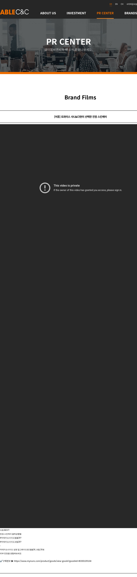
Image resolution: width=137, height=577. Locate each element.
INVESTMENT (76, 13)
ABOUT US (48, 13)
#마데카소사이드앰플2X (10, 538)
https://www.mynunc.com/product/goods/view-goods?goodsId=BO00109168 (52, 560)
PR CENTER (105, 13)
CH (122, 4)
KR (111, 4)
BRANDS (130, 13)
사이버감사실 (132, 4)
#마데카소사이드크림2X (10, 542)
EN (116, 4)
